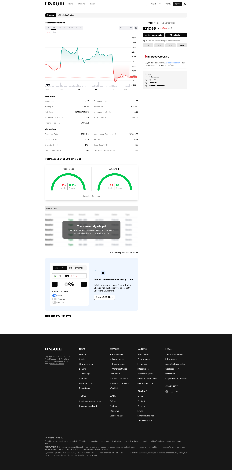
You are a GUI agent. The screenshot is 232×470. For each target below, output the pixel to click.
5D (53, 28)
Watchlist (114, 388)
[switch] (54, 295)
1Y (76, 28)
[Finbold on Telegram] (177, 391)
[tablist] (116, 15)
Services (114, 349)
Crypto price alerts (119, 383)
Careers (141, 406)
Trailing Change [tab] (76, 268)
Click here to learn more (75, 449)
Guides (113, 401)
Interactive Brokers (172, 63)
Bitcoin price (143, 369)
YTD (71, 28)
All (81, 28)
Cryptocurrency (86, 364)
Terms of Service (57, 364)
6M (65, 28)
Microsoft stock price (147, 378)
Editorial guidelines (146, 416)
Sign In (168, 4)
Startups (83, 378)
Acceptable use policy (175, 364)
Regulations (84, 388)
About (140, 396)
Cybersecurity (85, 383)
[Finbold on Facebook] (166, 391)
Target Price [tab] (59, 268)
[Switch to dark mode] (185, 4)
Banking (82, 369)
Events (141, 411)
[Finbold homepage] (58, 349)
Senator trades (118, 364)
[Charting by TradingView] (48, 85)
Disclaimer (170, 373)
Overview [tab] (50, 15)
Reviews (113, 406)
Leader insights (116, 416)
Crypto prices (144, 359)
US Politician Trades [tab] (66, 15)
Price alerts (115, 373)
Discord (61, 302)
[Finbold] (54, 4)
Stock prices (143, 354)
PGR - (67, 276)
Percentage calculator (89, 406)
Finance (82, 354)
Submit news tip (145, 420)
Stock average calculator (90, 401)
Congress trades (118, 369)
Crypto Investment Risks (176, 378)
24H (48, 28)
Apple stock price (145, 373)
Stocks (82, 359)
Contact (141, 401)
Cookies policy (172, 369)
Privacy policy (171, 359)
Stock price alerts (119, 378)
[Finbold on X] (172, 391)
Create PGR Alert (104, 297)
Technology (84, 373)
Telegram (61, 299)
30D (59, 28)
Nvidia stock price (145, 383)
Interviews (114, 411)
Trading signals (116, 354)
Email (60, 295)
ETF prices (142, 364)
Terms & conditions (174, 354)
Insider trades (117, 359)
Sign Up (178, 4)
